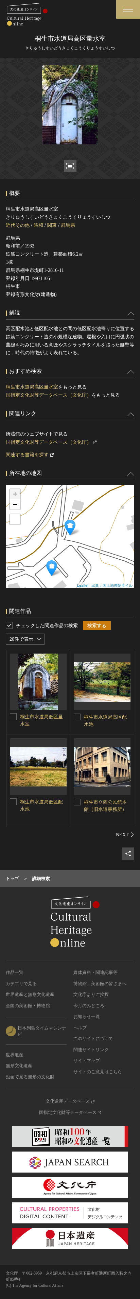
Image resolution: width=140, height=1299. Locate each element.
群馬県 (68, 225)
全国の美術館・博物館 (28, 1005)
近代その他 (18, 225)
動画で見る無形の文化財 (30, 1076)
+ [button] (15, 494)
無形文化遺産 (19, 1065)
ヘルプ (80, 1027)
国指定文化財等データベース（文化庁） (48, 395)
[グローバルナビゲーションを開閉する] (128, 9)
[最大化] (15, 519)
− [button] (15, 504)
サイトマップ (86, 1060)
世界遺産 (14, 1054)
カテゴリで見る (21, 983)
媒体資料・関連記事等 (95, 972)
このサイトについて (93, 1038)
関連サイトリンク (91, 1049)
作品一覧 (14, 972)
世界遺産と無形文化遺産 (30, 994)
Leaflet (82, 585)
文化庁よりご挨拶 (91, 994)
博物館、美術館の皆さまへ (99, 983)
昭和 (38, 225)
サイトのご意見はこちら (97, 1071)
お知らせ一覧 (86, 1016)
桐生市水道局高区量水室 (32, 386)
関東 (52, 225)
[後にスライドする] (125, 834)
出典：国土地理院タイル (112, 585)
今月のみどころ (88, 1005)
